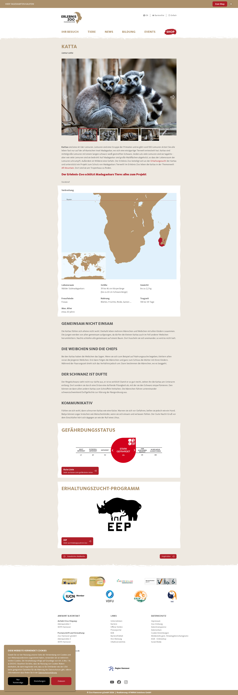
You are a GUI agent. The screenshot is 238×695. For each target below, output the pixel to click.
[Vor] (173, 97)
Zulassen (61, 681)
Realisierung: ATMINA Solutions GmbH (134, 692)
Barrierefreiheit (117, 636)
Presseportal (116, 630)
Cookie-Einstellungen (160, 633)
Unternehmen (116, 621)
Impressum (155, 621)
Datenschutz (156, 630)
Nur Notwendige (18, 681)
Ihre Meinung (116, 639)
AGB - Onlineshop (158, 639)
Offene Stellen (117, 627)
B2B (112, 633)
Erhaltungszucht (158, 161)
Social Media (156, 642)
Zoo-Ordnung (157, 624)
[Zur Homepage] (71, 18)
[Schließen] (231, 4)
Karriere (114, 624)
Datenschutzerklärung (47, 672)
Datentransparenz (158, 627)
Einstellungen (39, 681)
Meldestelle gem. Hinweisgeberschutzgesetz (169, 636)
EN (147, 15)
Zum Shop (219, 4)
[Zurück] (65, 97)
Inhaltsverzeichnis (118, 642)
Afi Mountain (67, 168)
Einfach (174, 15)
